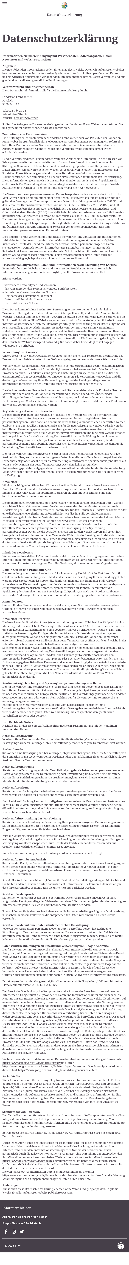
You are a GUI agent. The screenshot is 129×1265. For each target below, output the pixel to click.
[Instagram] (14, 1231)
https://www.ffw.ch (26, 118)
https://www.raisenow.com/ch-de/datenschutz (31, 1175)
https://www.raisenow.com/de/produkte (27, 1161)
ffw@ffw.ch (19, 114)
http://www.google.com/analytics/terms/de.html (32, 1066)
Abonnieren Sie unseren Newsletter (24, 1217)
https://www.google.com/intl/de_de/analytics (46, 1070)
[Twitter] (21, 1231)
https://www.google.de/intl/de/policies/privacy (31, 1063)
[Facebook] (6, 1231)
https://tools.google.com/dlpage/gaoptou (52, 1020)
